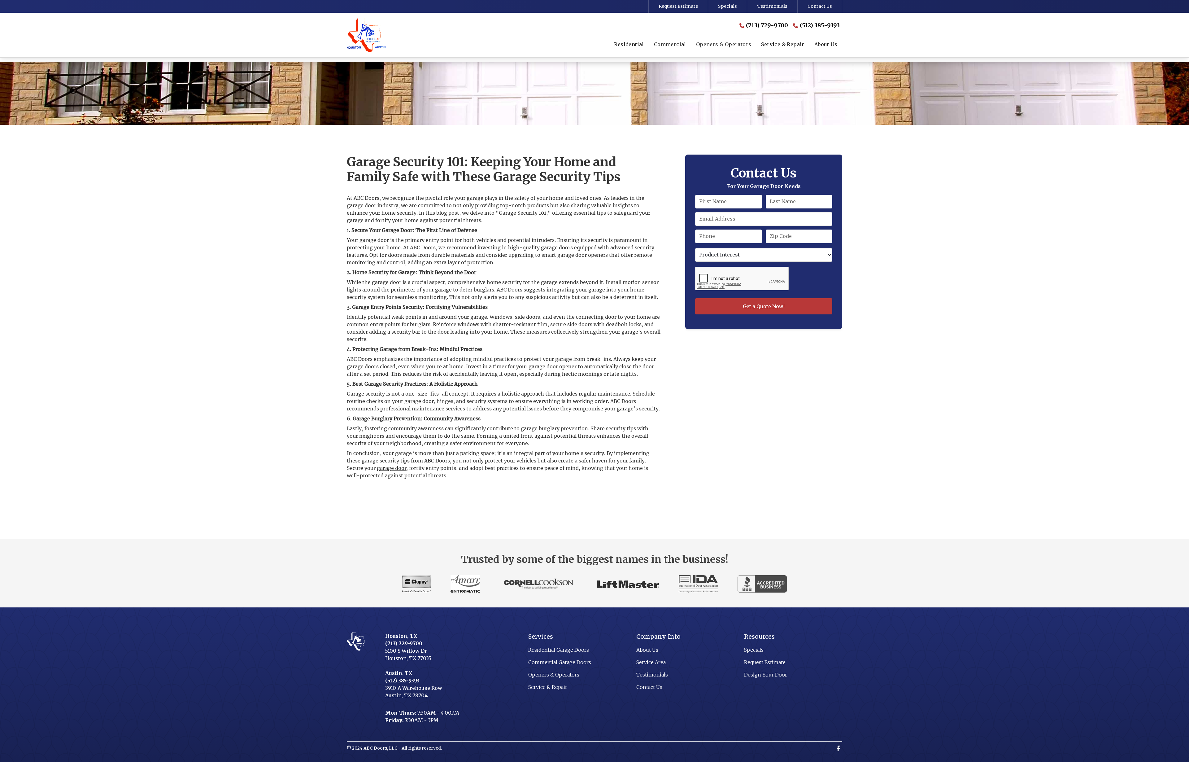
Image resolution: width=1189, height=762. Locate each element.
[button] (629, 45)
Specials (727, 6)
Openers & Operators (553, 675)
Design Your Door (765, 675)
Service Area (651, 662)
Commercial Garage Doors (559, 662)
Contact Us (820, 6)
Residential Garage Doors (558, 650)
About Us (647, 650)
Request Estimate (678, 6)
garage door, (392, 468)
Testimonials (772, 6)
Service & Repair (547, 687)
